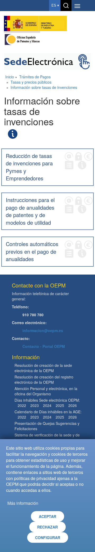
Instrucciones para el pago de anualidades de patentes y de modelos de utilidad (30, 211)
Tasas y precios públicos (31, 82)
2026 (72, 405)
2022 (22, 405)
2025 (60, 405)
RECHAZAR (47, 527)
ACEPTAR (47, 516)
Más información (22, 503)
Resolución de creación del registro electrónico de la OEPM (44, 379)
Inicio (9, 76)
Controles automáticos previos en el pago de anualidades (32, 251)
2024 (47, 405)
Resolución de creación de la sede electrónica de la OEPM (43, 368)
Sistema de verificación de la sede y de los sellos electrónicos (47, 437)
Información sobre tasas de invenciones (44, 87)
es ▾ (55, 5)
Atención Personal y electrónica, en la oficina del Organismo (46, 391)
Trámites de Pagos (35, 76)
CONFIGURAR (47, 537)
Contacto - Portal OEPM (43, 346)
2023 (34, 405)
